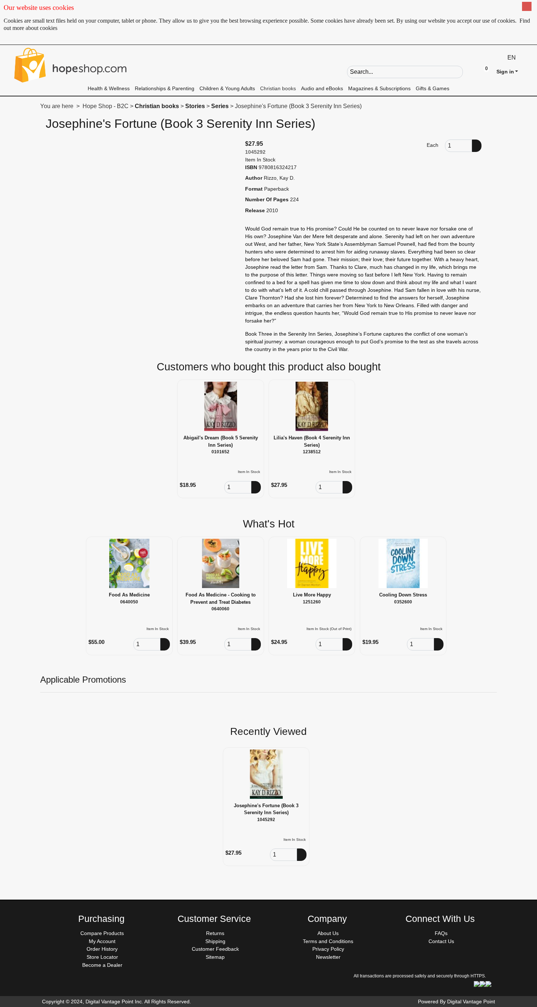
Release (255, 210)
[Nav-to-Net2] (70, 65)
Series (220, 106)
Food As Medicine (129, 595)
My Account (102, 941)
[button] (468, 71)
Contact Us (441, 941)
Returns (215, 933)
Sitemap (215, 957)
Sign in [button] (505, 72)
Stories (195, 106)
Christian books (278, 88)
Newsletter (328, 957)
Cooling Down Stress (403, 595)
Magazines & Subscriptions (379, 88)
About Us (328, 933)
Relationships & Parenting (164, 88)
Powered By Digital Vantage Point (456, 1001)
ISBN (251, 167)
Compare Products (102, 933)
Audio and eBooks (322, 88)
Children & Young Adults (227, 88)
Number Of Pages (267, 199)
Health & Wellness (109, 88)
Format (254, 189)
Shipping (215, 941)
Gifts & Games (432, 88)
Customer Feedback (215, 949)
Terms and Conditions (328, 941)
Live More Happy (312, 595)
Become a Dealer (102, 965)
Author (253, 178)
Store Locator (102, 957)
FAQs (441, 933)
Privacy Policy (328, 949)
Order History (102, 949)
